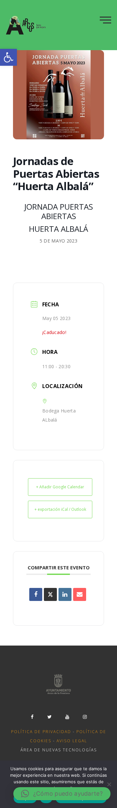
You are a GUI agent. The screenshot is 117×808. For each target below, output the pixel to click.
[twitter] (49, 716)
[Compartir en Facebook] (35, 594)
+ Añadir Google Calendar (60, 487)
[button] (8, 57)
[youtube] (67, 716)
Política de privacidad (41, 731)
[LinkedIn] (65, 594)
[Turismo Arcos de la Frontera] (26, 25)
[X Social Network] (50, 594)
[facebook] (32, 716)
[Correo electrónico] (79, 594)
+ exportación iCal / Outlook (60, 509)
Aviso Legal (72, 741)
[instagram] (84, 716)
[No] (109, 784)
